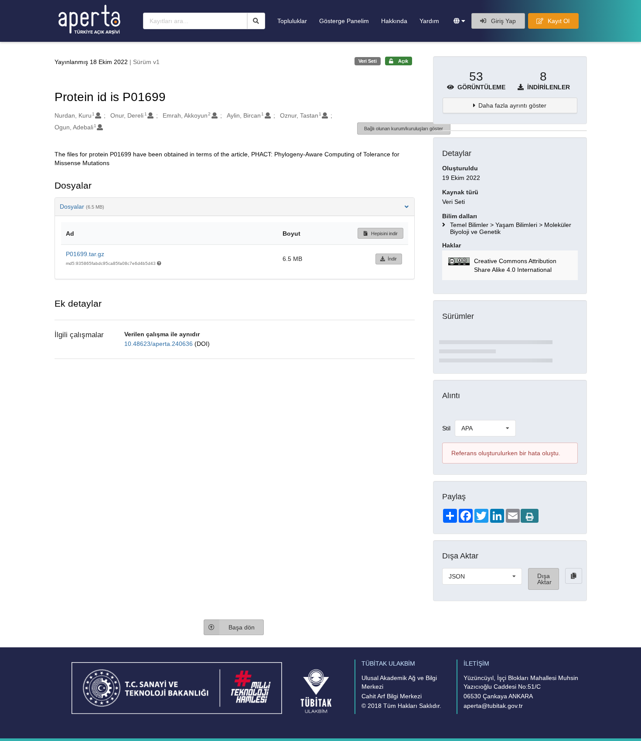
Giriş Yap (502, 20)
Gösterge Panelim (344, 20)
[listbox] (485, 428)
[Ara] (256, 21)
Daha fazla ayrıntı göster (512, 105)
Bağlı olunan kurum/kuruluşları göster (403, 128)
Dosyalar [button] (82, 206)
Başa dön (241, 627)
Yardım (429, 20)
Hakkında (394, 20)
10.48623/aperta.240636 (159, 343)
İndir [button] (392, 258)
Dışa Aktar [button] (544, 578)
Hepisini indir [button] (384, 233)
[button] (459, 20)
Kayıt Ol (557, 20)
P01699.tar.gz (85, 253)
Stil (446, 428)
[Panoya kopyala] (573, 576)
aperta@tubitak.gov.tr (493, 705)
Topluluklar (292, 20)
